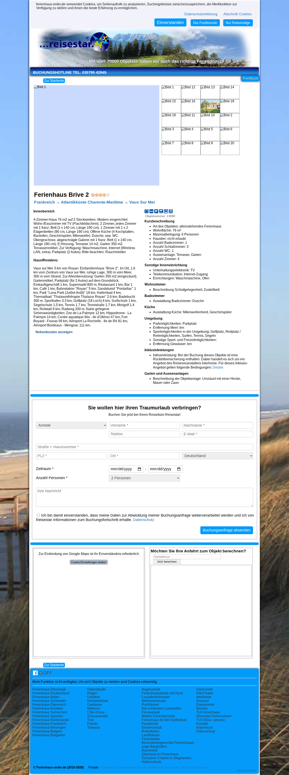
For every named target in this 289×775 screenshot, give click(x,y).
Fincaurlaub (151, 712)
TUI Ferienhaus (208, 712)
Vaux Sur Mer (142, 202)
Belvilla (202, 708)
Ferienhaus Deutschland (50, 693)
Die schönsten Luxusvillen (161, 708)
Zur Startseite (54, 80)
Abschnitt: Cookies (237, 14)
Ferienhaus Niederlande (50, 720)
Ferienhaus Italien (45, 697)
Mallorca (93, 708)
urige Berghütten (154, 746)
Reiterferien (150, 731)
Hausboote (150, 723)
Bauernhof (149, 750)
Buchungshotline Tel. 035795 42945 (69, 72)
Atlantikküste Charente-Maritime (92, 202)
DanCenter (204, 689)
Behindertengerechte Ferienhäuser (168, 742)
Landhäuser (151, 735)
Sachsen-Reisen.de (193, 767)
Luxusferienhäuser (156, 697)
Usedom (93, 697)
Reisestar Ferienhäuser (214, 716)
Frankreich (44, 202)
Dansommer (205, 704)
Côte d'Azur (96, 712)
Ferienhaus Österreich (49, 704)
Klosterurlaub (152, 727)
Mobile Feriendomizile (158, 716)
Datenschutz (143, 520)
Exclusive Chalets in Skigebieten (166, 758)
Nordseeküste (97, 701)
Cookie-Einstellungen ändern (88, 562)
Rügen (92, 693)
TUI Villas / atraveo (210, 720)
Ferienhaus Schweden (49, 701)
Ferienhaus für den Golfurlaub (164, 720)
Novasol (202, 701)
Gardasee (94, 704)
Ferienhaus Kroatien (47, 708)
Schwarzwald (97, 716)
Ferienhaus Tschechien (49, 712)
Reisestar (107, 767)
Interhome (203, 697)
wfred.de (251, 770)
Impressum (204, 727)
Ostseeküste (96, 689)
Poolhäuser (150, 704)
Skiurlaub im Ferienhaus (160, 754)
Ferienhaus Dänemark (49, 689)
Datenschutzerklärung (200, 14)
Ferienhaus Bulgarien (48, 735)
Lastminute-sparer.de (163, 767)
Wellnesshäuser (154, 701)
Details (218, 367)
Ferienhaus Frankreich (49, 723)
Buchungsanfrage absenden (226, 530)
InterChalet (204, 693)
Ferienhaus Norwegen (49, 727)
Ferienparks (151, 739)
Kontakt (202, 723)
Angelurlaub (151, 689)
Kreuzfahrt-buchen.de (131, 767)
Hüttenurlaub (151, 762)
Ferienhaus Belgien (47, 731)
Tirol (90, 720)
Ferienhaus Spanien (47, 716)
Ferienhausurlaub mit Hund (162, 693)
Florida (92, 723)
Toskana (93, 727)
